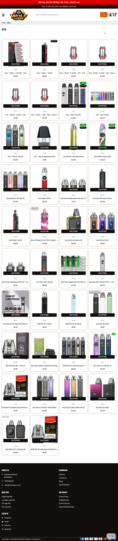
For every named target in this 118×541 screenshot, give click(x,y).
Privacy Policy (63, 497)
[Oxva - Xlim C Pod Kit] (102, 95)
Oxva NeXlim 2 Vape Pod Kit (102, 157)
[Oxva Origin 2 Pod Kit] (15, 220)
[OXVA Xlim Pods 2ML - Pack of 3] (15, 346)
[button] (114, 15)
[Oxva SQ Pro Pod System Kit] (73, 220)
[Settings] (110, 15)
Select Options (16, 64)
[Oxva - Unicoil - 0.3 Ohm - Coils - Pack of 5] (102, 53)
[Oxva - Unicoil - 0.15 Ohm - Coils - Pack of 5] (73, 53)
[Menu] (3, 16)
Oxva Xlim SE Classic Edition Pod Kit (73, 407)
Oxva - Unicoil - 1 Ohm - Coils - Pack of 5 (44, 115)
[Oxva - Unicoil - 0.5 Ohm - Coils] (15, 95)
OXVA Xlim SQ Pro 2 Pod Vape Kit (15, 449)
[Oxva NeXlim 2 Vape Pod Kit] (102, 136)
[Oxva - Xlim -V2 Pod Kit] (73, 95)
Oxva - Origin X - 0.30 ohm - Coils (15, 73)
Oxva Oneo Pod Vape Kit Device (102, 198)
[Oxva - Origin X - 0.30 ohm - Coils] (15, 53)
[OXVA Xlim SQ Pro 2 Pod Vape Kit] (15, 429)
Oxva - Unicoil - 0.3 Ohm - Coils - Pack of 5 (102, 73)
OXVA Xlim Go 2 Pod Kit (44, 324)
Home (3, 23)
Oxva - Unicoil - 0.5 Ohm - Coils (15, 115)
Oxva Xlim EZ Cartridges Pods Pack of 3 (15, 324)
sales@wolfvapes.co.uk (12, 485)
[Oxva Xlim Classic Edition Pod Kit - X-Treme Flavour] (102, 262)
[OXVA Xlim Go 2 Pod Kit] (44, 304)
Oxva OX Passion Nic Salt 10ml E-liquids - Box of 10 (44, 240)
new (83, 83)
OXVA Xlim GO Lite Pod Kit (73, 324)
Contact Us (62, 478)
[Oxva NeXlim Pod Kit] (44, 178)
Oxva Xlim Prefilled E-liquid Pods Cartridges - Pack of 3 (44, 366)
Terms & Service (64, 503)
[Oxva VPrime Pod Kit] (102, 220)
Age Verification (64, 485)
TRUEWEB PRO (36, 539)
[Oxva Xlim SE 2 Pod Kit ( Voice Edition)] (44, 387)
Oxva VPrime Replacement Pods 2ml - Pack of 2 (15, 282)
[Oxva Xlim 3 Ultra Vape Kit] (44, 262)
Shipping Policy (64, 500)
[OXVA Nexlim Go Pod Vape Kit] (15, 178)
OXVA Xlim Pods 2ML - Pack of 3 (15, 366)
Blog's (61, 481)
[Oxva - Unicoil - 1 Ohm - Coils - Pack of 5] (44, 95)
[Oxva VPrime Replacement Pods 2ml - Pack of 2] (15, 262)
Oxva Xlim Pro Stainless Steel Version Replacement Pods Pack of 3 (15, 407)
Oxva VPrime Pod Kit (102, 240)
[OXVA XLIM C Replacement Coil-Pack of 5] (73, 262)
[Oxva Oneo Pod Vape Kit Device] (102, 178)
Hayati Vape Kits (7, 497)
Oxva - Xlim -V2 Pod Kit (73, 115)
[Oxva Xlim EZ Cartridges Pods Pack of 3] (15, 304)
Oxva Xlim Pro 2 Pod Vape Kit (102, 366)
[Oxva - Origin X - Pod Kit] (44, 53)
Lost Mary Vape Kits (8, 500)
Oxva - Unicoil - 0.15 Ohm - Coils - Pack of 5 (73, 73)
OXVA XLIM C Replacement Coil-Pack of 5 (73, 282)
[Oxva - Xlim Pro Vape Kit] (15, 136)
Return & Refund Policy (66, 507)
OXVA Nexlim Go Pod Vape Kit (15, 198)
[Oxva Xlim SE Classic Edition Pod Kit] (73, 387)
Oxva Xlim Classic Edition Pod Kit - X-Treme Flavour (102, 282)
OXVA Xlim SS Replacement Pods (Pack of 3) (44, 449)
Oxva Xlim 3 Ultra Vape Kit (44, 282)
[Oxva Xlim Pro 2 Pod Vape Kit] (102, 346)
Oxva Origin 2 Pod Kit (15, 240)
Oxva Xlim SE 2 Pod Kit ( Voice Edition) (44, 407)
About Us (62, 474)
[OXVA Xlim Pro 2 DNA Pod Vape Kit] (73, 346)
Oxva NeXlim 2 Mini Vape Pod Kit (73, 157)
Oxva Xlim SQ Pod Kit (102, 407)
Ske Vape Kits (6, 507)
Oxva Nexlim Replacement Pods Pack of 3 (73, 198)
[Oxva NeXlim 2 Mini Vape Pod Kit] (73, 136)
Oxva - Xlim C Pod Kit (102, 115)
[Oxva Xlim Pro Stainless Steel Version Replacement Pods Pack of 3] (15, 387)
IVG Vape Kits (6, 503)
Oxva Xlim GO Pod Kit (102, 324)
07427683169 (8, 481)
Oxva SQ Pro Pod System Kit (73, 240)
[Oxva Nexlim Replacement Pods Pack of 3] (73, 178)
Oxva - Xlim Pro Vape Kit (15, 157)
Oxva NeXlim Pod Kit (44, 198)
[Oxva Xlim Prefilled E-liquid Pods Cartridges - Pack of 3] (44, 346)
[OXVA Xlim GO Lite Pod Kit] (73, 304)
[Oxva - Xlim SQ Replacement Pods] (44, 136)
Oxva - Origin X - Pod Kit (44, 73)
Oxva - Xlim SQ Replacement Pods (44, 157)
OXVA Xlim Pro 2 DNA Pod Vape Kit (73, 366)
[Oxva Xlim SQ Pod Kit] (102, 387)
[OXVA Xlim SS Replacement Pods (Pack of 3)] (44, 429)
